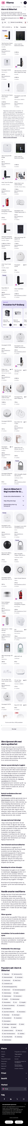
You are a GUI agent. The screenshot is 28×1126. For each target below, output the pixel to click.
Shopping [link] (8, 7)
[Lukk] (25, 1104)
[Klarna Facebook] (4, 1099)
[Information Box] (11, 27)
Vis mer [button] (14, 729)
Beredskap (14, 872)
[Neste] (24, 22)
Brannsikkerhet (5, 855)
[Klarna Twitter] (17, 1099)
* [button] (6, 51)
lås (14, 824)
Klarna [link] (2, 7)
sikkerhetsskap (5, 800)
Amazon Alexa (8, 775)
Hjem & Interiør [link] (16, 7)
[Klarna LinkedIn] (11, 1099)
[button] (16, 67)
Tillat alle (19, 1122)
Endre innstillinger (14, 1117)
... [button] (22, 7)
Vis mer (25, 15)
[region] (14, 1114)
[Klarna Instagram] (24, 1099)
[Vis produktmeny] (25, 9)
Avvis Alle (9, 1122)
